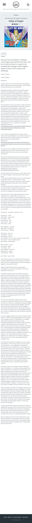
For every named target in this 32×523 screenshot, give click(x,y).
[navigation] (4, 4)
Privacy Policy (25, 517)
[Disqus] (16, 449)
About (5, 517)
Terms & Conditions (17, 517)
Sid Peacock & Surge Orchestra (16, 18)
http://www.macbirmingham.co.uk (10, 170)
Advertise (10, 517)
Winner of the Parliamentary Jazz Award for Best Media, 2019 (16, 9)
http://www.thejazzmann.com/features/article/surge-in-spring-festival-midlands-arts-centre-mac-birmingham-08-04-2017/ (16, 144)
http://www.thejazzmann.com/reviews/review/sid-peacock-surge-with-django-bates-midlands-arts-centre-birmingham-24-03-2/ (16, 127)
